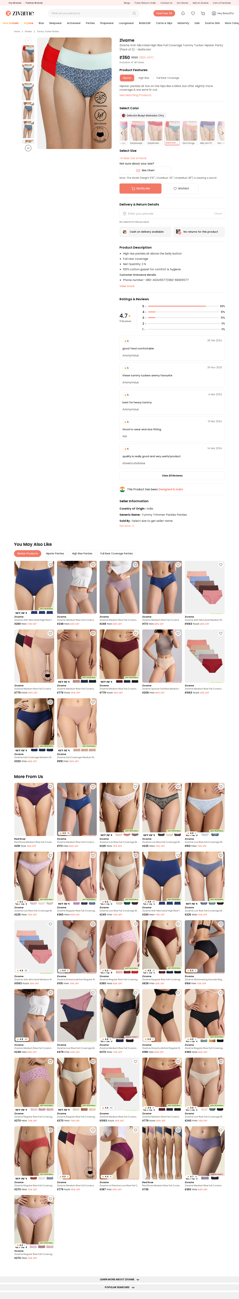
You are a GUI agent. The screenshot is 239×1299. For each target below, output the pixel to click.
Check (218, 213)
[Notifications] (183, 13)
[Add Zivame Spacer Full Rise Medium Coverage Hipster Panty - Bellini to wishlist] (178, 633)
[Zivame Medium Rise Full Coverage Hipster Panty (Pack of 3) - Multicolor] (205, 1221)
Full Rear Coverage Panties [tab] (116, 553)
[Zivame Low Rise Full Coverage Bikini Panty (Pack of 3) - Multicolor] (119, 809)
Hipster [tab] (127, 78)
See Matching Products (135, 95)
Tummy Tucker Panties (48, 31)
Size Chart (148, 170)
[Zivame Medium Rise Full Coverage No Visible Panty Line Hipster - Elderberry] (119, 587)
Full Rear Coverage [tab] (168, 78)
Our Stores (182, 3)
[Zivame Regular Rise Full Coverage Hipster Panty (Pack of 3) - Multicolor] (77, 878)
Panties (28, 31)
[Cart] (203, 13)
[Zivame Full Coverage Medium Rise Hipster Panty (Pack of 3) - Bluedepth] (34, 724)
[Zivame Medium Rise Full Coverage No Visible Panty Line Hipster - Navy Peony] (162, 587)
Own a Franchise (222, 3)
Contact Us (166, 3)
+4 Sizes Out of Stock (133, 158)
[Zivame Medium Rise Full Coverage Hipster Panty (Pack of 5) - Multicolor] (205, 655)
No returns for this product (201, 232)
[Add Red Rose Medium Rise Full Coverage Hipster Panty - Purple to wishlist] (50, 786)
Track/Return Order (145, 3)
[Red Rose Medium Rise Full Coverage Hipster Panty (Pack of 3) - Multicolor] (162, 1152)
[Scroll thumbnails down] (28, 148)
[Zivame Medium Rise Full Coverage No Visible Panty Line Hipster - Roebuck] (77, 587)
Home (17, 31)
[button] (134, 13)
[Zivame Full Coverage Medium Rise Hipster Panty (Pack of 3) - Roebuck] (77, 724)
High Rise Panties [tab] (82, 553)
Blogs (127, 3)
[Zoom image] (74, 93)
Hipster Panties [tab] (55, 553)
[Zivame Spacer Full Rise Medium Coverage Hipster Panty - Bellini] (162, 655)
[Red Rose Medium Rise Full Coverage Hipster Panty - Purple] (34, 809)
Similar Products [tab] (27, 553)
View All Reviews (172, 475)
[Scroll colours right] (221, 133)
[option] (28, 54)
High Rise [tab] (144, 78)
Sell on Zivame (201, 3)
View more (127, 286)
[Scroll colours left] (123, 133)
